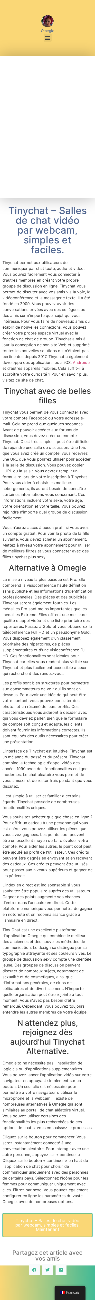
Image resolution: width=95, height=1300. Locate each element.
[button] (48, 38)
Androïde (81, 362)
